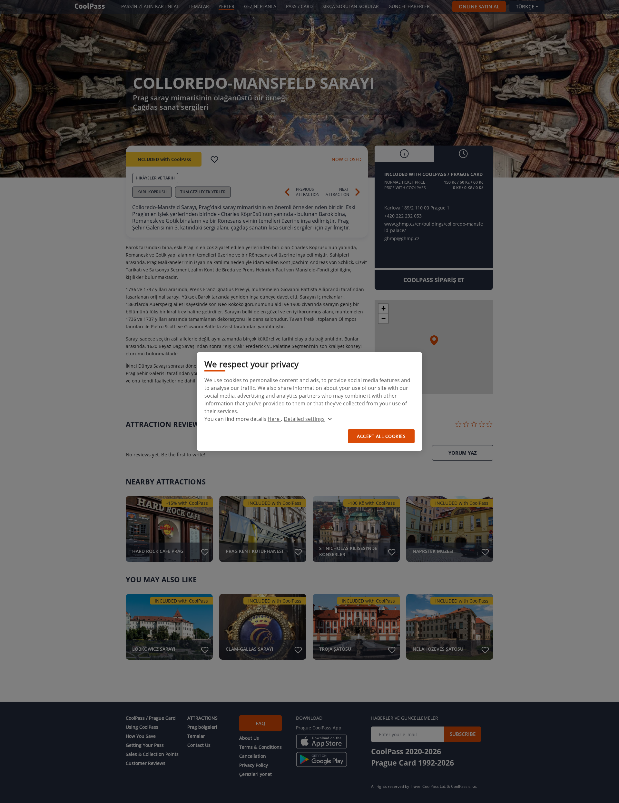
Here (274, 418)
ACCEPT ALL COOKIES (381, 436)
